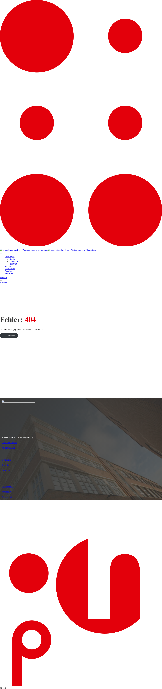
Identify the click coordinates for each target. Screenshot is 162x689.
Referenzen (10, 268)
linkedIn (5, 465)
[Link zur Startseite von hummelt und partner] (52, 250)
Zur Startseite (9, 335)
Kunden (8, 266)
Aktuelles (9, 273)
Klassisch (13, 261)
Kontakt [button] (3, 277)
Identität (13, 264)
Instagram (6, 460)
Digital (12, 259)
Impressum (7, 492)
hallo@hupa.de (8, 448)
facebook (6, 470)
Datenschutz (7, 486)
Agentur (8, 271)
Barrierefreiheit (8, 497)
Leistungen (9, 256)
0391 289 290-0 (9, 442)
